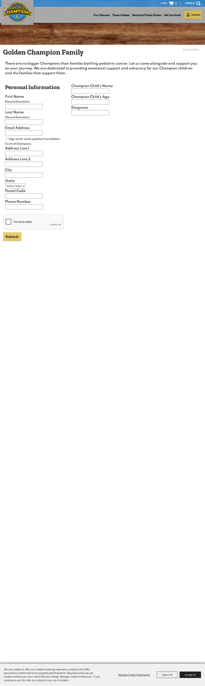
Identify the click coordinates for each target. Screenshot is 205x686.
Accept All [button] (190, 674)
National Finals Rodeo (147, 15)
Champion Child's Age (90, 97)
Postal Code (15, 191)
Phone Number (18, 202)
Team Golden (121, 15)
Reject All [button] (167, 674)
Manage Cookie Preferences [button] (134, 674)
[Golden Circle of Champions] (17, 13)
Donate (195, 14)
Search (198, 3)
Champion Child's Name (92, 86)
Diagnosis (79, 108)
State (9, 181)
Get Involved (172, 15)
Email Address (17, 128)
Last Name (14, 112)
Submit (12, 236)
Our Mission (101, 15)
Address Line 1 (17, 148)
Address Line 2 (17, 159)
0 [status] (176, 3)
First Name (14, 96)
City (8, 170)
